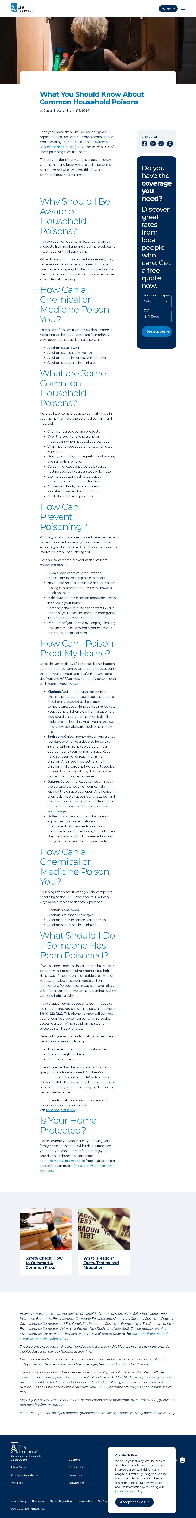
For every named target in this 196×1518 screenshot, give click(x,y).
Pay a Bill (17, 1483)
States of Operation (61, 1501)
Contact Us (76, 1467)
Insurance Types (156, 295)
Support (74, 1459)
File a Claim (18, 1467)
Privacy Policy (18, 1501)
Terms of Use (84, 1501)
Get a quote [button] (155, 331)
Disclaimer (38, 1501)
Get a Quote (19, 1459)
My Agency (168, 8)
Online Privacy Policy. (129, 1491)
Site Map (103, 1501)
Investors (75, 1475)
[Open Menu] (183, 8)
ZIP (146, 310)
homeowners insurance (67, 1161)
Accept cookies (132, 1502)
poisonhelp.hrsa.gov (60, 1110)
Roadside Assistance (25, 1475)
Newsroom (76, 1483)
